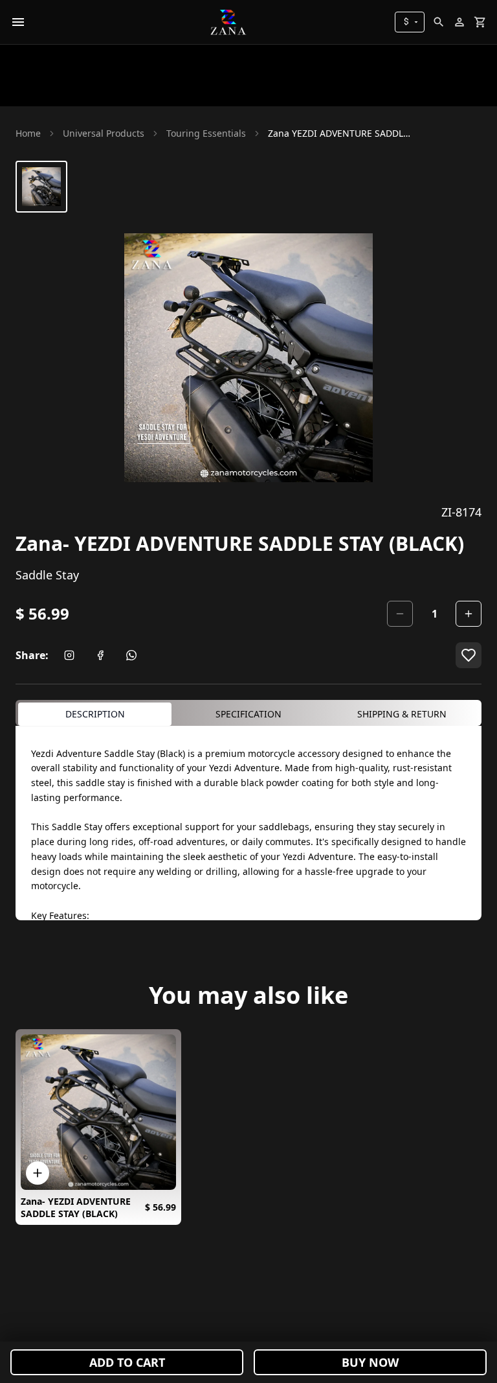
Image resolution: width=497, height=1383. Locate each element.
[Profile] (459, 22)
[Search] (438, 22)
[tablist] (248, 713)
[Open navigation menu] (18, 22)
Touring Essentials (206, 133)
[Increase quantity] (468, 614)
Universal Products (103, 133)
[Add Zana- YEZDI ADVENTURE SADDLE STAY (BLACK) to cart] (37, 1173)
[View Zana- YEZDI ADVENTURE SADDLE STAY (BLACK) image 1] (41, 187)
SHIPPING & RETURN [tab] (402, 714)
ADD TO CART (127, 1362)
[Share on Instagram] (69, 655)
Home (28, 133)
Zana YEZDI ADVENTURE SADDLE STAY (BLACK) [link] (339, 133)
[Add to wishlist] (468, 655)
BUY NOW (370, 1362)
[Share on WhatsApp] (131, 655)
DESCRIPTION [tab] (95, 714)
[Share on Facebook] (100, 655)
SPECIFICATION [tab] (248, 714)
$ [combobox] (406, 22)
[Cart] (480, 22)
